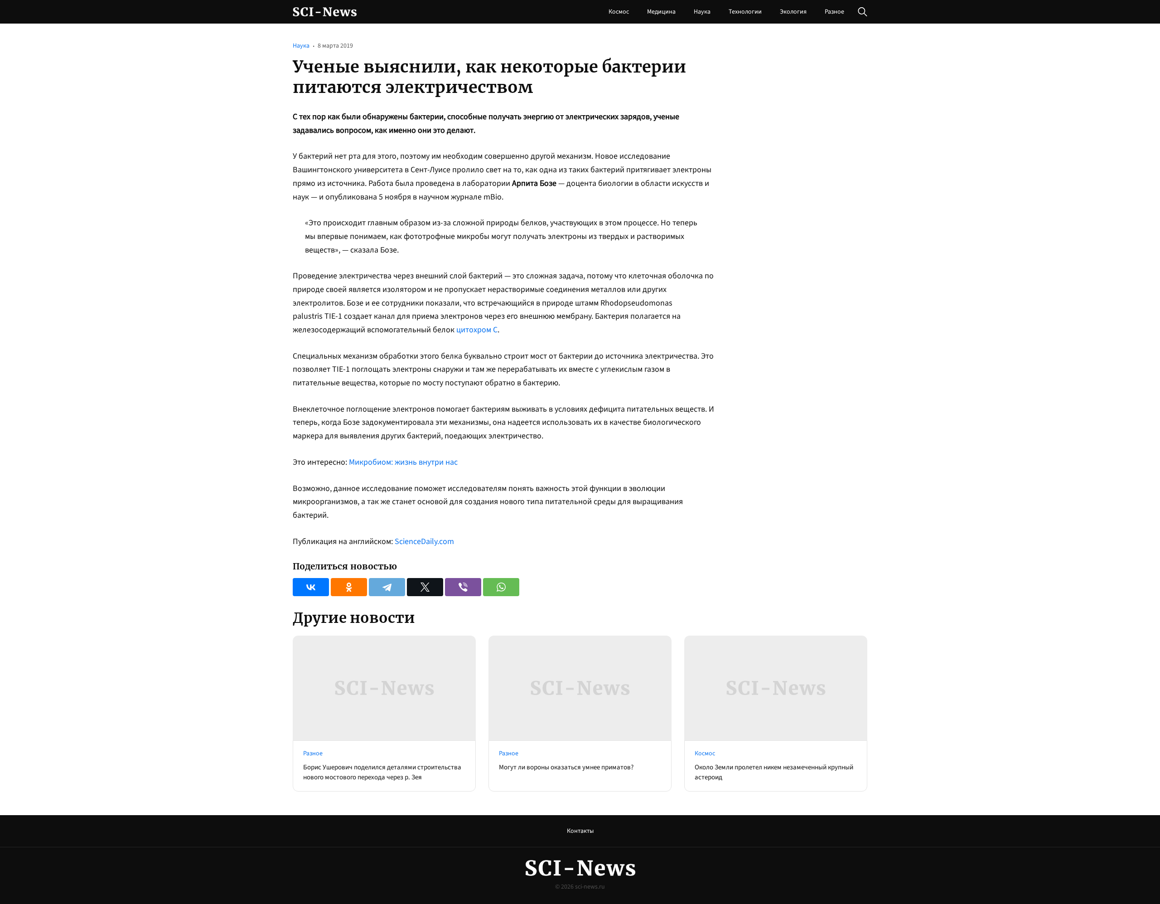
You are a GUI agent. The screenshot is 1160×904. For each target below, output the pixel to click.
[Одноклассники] (349, 587)
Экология (793, 11)
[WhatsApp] (501, 587)
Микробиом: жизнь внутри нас (403, 462)
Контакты (580, 831)
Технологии (745, 11)
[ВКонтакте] (311, 587)
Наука (702, 11)
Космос (619, 11)
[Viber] (463, 587)
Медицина (661, 11)
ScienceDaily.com (424, 541)
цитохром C (477, 329)
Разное (834, 11)
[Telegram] (387, 587)
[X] (425, 587)
